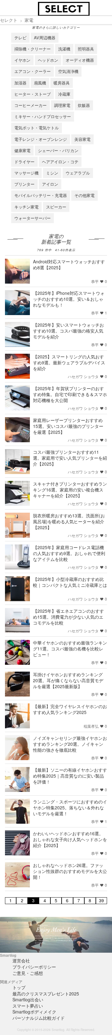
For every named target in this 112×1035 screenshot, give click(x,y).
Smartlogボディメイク (34, 1012)
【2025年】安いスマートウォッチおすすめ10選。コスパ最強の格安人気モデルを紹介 (68, 331)
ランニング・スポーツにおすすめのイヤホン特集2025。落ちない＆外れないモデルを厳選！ (70, 807)
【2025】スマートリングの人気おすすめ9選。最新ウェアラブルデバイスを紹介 (69, 362)
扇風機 (40, 83)
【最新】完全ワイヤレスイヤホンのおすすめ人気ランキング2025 (70, 709)
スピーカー (56, 207)
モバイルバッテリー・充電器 (40, 195)
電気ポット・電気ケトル (36, 128)
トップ (19, 987)
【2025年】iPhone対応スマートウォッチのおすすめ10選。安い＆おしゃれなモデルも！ (69, 299)
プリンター (24, 184)
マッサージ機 (26, 173)
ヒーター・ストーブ (32, 94)
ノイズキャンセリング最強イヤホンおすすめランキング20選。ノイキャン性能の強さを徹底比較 (70, 744)
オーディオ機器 (80, 60)
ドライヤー (24, 162)
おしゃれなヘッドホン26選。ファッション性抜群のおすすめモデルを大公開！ (70, 871)
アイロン (50, 184)
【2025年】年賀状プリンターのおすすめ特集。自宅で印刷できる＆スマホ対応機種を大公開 (70, 394)
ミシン (52, 173)
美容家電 (82, 139)
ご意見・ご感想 (27, 973)
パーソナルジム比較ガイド (38, 1018)
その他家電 (84, 195)
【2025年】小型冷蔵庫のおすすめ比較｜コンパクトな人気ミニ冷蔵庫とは (70, 582)
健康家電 (22, 150)
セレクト (8, 20)
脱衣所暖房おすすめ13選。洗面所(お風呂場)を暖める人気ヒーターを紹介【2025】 (69, 521)
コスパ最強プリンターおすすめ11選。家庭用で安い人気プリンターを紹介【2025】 (70, 458)
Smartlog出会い (27, 999)
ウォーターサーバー (32, 218)
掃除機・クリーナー (32, 49)
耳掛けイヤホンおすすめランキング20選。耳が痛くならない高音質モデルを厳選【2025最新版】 (68, 680)
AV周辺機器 (44, 38)
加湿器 (20, 83)
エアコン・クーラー (32, 71)
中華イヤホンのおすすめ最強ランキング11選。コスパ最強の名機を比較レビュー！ (70, 649)
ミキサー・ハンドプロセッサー (42, 116)
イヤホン (22, 60)
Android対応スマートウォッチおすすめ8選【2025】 (69, 264)
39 (101, 900)
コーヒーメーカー (30, 105)
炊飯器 (84, 105)
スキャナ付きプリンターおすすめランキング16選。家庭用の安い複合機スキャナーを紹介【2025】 (70, 490)
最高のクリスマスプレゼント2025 (45, 993)
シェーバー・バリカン (58, 150)
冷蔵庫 (64, 94)
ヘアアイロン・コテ (60, 162)
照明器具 (86, 49)
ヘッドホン (48, 60)
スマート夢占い (27, 1006)
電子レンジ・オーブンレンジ (40, 139)
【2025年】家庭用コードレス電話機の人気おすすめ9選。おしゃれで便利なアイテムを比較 (69, 553)
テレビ (20, 38)
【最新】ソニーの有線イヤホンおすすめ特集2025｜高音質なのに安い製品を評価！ (70, 776)
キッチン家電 (26, 207)
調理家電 (62, 105)
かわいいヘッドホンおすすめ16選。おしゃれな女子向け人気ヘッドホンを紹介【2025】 (70, 839)
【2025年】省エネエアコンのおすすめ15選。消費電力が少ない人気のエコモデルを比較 (68, 617)
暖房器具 (62, 83)
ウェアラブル (78, 173)
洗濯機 (64, 49)
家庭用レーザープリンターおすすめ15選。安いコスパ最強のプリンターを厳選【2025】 (68, 426)
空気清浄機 (68, 71)
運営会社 (21, 960)
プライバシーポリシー (34, 967)
